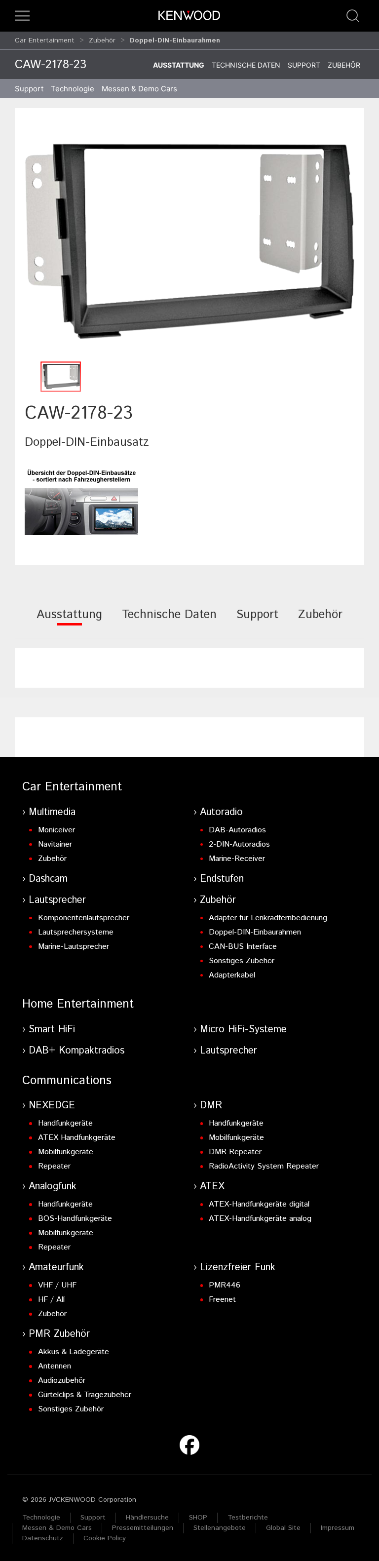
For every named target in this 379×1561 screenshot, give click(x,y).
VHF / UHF (57, 1285)
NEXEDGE (52, 1105)
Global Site (283, 1528)
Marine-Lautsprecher (73, 946)
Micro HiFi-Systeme (243, 1029)
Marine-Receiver (237, 858)
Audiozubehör (61, 1380)
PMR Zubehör (59, 1334)
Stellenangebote (219, 1528)
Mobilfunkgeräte (65, 1152)
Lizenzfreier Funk (237, 1267)
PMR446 (224, 1285)
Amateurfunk (56, 1267)
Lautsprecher (57, 900)
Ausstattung (178, 65)
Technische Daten (246, 65)
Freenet (222, 1299)
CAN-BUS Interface (243, 946)
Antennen (54, 1366)
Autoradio (221, 812)
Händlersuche (147, 1517)
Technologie (41, 1517)
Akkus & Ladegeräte (73, 1352)
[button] (22, 16)
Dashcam (48, 879)
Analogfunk (52, 1186)
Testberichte (247, 1517)
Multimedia (52, 812)
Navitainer (55, 844)
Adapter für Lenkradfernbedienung (268, 918)
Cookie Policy (104, 1538)
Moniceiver (56, 830)
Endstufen (222, 879)
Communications (67, 1080)
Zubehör (102, 40)
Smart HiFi (52, 1029)
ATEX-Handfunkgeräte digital (259, 1204)
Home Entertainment (78, 1004)
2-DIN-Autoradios (239, 844)
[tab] (69, 621)
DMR (211, 1105)
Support (304, 65)
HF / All (51, 1299)
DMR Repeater (235, 1152)
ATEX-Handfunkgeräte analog (260, 1218)
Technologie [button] (72, 88)
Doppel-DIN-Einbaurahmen (255, 932)
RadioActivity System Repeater (264, 1166)
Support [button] (29, 88)
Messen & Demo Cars (57, 1528)
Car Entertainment (45, 40)
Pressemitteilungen (142, 1528)
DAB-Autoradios (237, 830)
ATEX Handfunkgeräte (76, 1137)
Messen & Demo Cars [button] (139, 88)
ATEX (212, 1186)
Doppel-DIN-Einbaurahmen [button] (175, 40)
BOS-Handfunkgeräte (75, 1218)
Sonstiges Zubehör (241, 961)
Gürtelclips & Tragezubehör (84, 1395)
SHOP (198, 1517)
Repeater (54, 1166)
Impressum (337, 1528)
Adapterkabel (232, 975)
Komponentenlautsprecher (83, 918)
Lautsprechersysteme (76, 932)
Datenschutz (42, 1538)
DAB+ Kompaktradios (76, 1051)
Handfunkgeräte (65, 1123)
